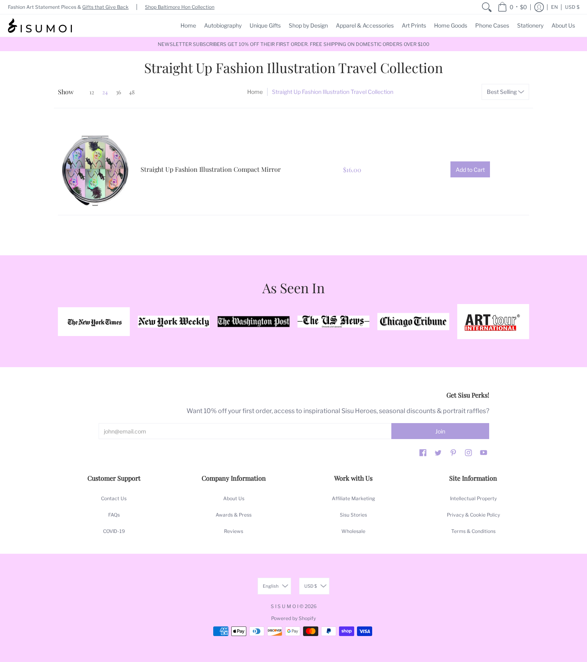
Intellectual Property (473, 498)
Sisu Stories (353, 515)
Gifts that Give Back (105, 7)
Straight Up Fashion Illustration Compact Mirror (211, 169)
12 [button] (91, 92)
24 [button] (105, 92)
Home (255, 91)
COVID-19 (114, 531)
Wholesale (353, 531)
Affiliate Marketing (353, 498)
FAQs (114, 515)
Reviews (233, 531)
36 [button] (118, 92)
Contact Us (114, 498)
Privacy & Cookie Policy (473, 515)
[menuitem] (487, 7)
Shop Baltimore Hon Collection (179, 7)
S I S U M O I (284, 606)
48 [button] (132, 92)
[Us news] (333, 322)
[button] (512, 7)
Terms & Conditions (473, 531)
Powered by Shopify (293, 618)
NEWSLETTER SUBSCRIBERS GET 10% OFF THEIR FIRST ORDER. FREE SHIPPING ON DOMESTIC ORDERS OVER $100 (293, 44)
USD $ (572, 7)
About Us (233, 498)
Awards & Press (234, 515)
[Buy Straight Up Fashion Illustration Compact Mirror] (95, 169)
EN (554, 7)
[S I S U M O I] (40, 25)
